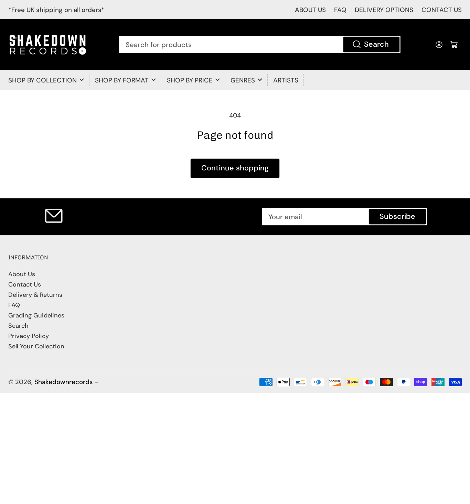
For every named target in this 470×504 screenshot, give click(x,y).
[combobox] (259, 44)
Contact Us (24, 284)
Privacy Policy (28, 336)
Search (376, 44)
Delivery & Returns (35, 295)
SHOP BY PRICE (190, 80)
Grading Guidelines (36, 315)
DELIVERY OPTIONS (384, 9)
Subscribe (397, 216)
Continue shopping (235, 168)
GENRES (243, 80)
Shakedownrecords (63, 382)
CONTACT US (441, 9)
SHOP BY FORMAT (122, 80)
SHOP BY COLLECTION (42, 80)
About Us (21, 274)
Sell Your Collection (36, 346)
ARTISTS (285, 80)
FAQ (340, 9)
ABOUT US (310, 9)
